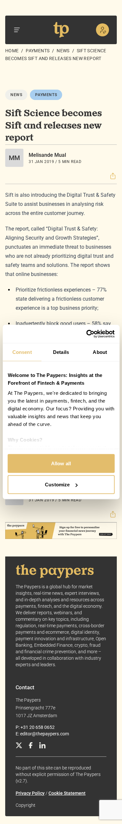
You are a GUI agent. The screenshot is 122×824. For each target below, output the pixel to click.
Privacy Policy (30, 793)
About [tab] (100, 352)
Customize (57, 484)
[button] (113, 176)
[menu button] (17, 30)
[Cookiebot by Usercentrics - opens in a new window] (87, 334)
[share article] (113, 176)
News (63, 50)
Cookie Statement (67, 793)
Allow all (61, 463)
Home (12, 50)
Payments (37, 50)
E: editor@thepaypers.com (42, 733)
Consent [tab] (22, 352)
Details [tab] (61, 352)
